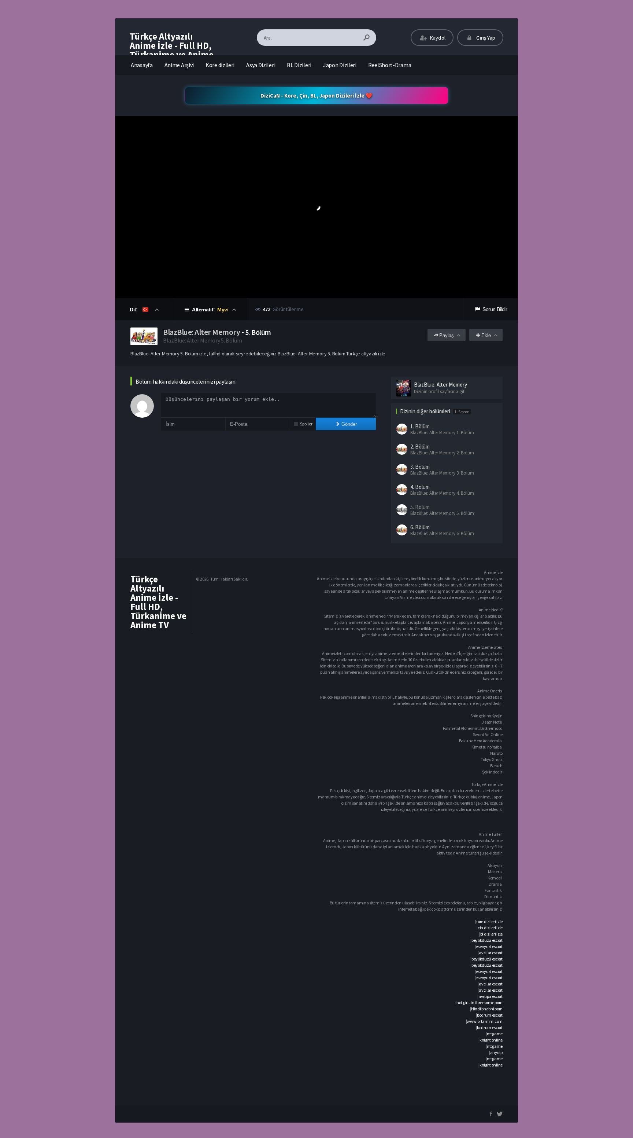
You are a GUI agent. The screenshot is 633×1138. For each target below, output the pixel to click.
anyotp (496, 1052)
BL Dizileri (299, 65)
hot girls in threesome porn (479, 1002)
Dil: (134, 309)
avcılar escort (491, 952)
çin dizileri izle (490, 927)
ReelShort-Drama (389, 65)
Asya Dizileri (260, 65)
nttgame (495, 1033)
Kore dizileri (220, 65)
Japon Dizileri (339, 65)
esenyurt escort (489, 946)
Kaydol (437, 37)
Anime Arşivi (179, 65)
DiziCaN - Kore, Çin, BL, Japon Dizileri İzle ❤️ (316, 95)
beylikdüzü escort (487, 940)
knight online (491, 1040)
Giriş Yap (485, 37)
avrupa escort (490, 996)
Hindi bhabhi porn (487, 1008)
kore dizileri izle (489, 921)
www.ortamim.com (485, 1021)
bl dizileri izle (491, 934)
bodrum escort (490, 1015)
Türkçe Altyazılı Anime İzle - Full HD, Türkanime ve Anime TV (172, 50)
